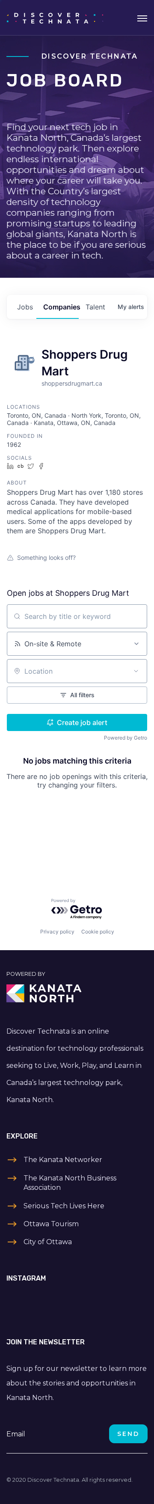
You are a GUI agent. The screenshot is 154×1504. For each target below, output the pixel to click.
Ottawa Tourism (51, 1224)
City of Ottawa (48, 1242)
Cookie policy (97, 931)
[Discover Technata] (55, 17)
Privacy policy (57, 931)
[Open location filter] (136, 671)
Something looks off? (46, 557)
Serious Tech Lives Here (64, 1206)
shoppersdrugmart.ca (71, 383)
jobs (25, 307)
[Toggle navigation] (142, 17)
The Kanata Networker (63, 1160)
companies (61, 307)
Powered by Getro (125, 737)
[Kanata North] (77, 993)
